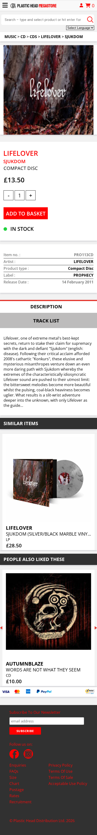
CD (23, 36)
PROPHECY (83, 275)
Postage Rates (16, 792)
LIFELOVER (51, 36)
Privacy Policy (60, 765)
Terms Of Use (60, 771)
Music (10, 36)
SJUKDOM (74, 36)
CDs (33, 36)
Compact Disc (80, 268)
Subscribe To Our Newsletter (35, 712)
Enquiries (17, 765)
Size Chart (14, 780)
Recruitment (20, 801)
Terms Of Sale (60, 777)
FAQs (13, 771)
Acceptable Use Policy (67, 783)
